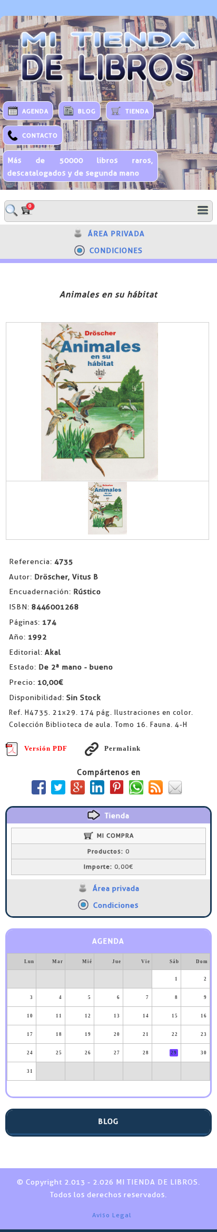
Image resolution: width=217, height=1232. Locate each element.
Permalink (122, 748)
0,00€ (108, 866)
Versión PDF (45, 748)
